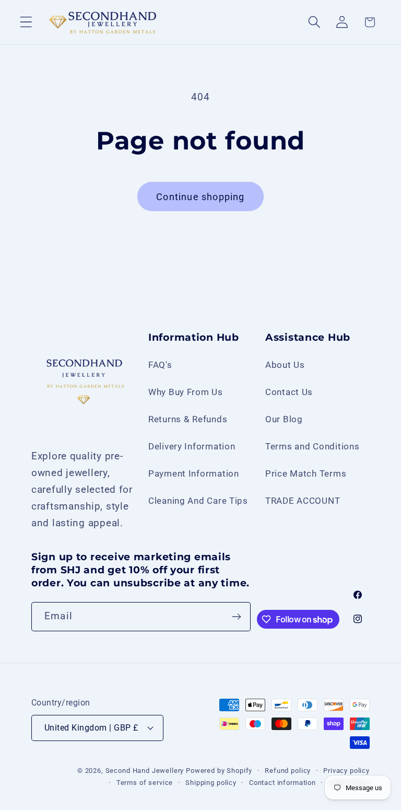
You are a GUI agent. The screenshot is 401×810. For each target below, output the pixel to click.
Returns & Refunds (187, 419)
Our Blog (284, 419)
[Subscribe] (236, 616)
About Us (285, 365)
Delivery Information (191, 446)
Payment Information (193, 473)
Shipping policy (211, 782)
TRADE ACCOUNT (302, 500)
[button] (26, 22)
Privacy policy (346, 770)
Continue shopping (200, 196)
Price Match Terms (305, 473)
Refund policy (288, 770)
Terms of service (144, 782)
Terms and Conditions (312, 446)
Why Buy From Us (185, 392)
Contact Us (289, 392)
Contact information (282, 782)
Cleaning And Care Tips (198, 500)
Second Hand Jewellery (144, 770)
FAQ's (160, 365)
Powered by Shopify (219, 770)
